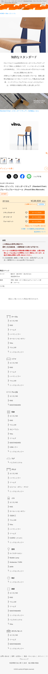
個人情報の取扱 (33, 663)
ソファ (13, 359)
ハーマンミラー (15, 334)
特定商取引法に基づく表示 (18, 663)
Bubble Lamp (14, 558)
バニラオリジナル (16, 462)
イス (13, 498)
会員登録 (41, 204)
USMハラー (14, 447)
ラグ (13, 458)
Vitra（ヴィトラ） (10, 13)
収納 (13, 412)
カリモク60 (14, 321)
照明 (13, 549)
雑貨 (13, 589)
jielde (11, 566)
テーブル (14, 317)
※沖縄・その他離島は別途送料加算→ (33, 229)
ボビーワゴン (14, 429)
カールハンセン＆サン (17, 338)
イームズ (13, 330)
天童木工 (13, 516)
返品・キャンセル (30, 656)
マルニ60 (13, 347)
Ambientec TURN (16, 562)
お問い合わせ (4, 656)
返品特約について (40, 232)
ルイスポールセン (16, 553)
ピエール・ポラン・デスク (19, 487)
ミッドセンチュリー (17, 352)
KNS (11, 325)
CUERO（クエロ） (16, 538)
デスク (13, 469)
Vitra (11, 343)
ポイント (41, 656)
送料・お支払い (16, 656)
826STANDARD (15, 405)
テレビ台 (14, 392)
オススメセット (16, 631)
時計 (13, 578)
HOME (2, 13)
